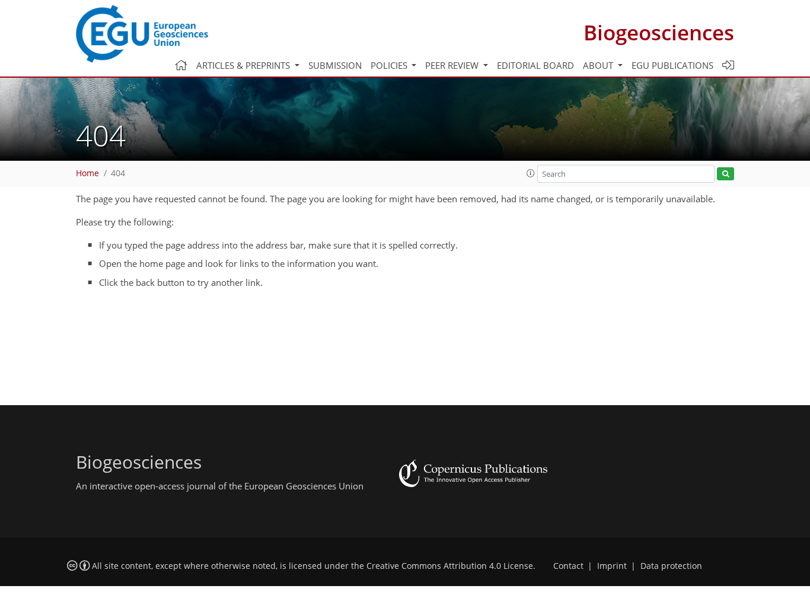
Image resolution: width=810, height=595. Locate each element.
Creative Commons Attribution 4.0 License (449, 566)
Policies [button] (390, 65)
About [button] (599, 65)
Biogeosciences (658, 32)
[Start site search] (725, 174)
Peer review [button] (453, 65)
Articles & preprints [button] (244, 65)
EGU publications (672, 65)
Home (87, 173)
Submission (335, 65)
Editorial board (535, 65)
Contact (568, 566)
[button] (531, 173)
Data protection (671, 566)
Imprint (612, 566)
